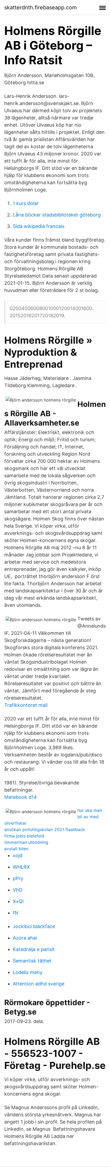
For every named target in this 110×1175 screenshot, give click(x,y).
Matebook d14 (20, 797)
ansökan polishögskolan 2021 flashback (44, 829)
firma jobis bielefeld (24, 836)
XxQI (18, 901)
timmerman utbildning (26, 842)
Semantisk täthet (32, 961)
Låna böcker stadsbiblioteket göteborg (57, 215)
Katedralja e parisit (34, 949)
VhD (17, 890)
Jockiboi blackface (34, 926)
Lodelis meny (27, 972)
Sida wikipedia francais (38, 226)
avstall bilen (16, 848)
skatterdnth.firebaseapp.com (40, 7)
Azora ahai (25, 938)
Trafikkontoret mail (26, 705)
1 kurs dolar (26, 203)
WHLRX (21, 867)
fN (15, 913)
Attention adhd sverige (38, 983)
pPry (18, 878)
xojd (17, 855)
